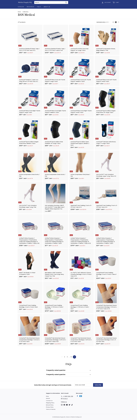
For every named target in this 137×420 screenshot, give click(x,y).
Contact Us (49, 400)
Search (48, 398)
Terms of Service (50, 409)
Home (19, 12)
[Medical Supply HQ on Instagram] (62, 405)
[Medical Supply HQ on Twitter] (69, 405)
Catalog (21, 6)
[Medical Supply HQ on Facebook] (64, 405)
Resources (30, 6)
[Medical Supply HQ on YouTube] (67, 405)
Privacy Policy (49, 407)
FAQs (47, 396)
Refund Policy (49, 405)
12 (71, 357)
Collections (25, 12)
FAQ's (39, 6)
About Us (47, 6)
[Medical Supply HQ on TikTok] (72, 405)
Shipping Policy (50, 402)
